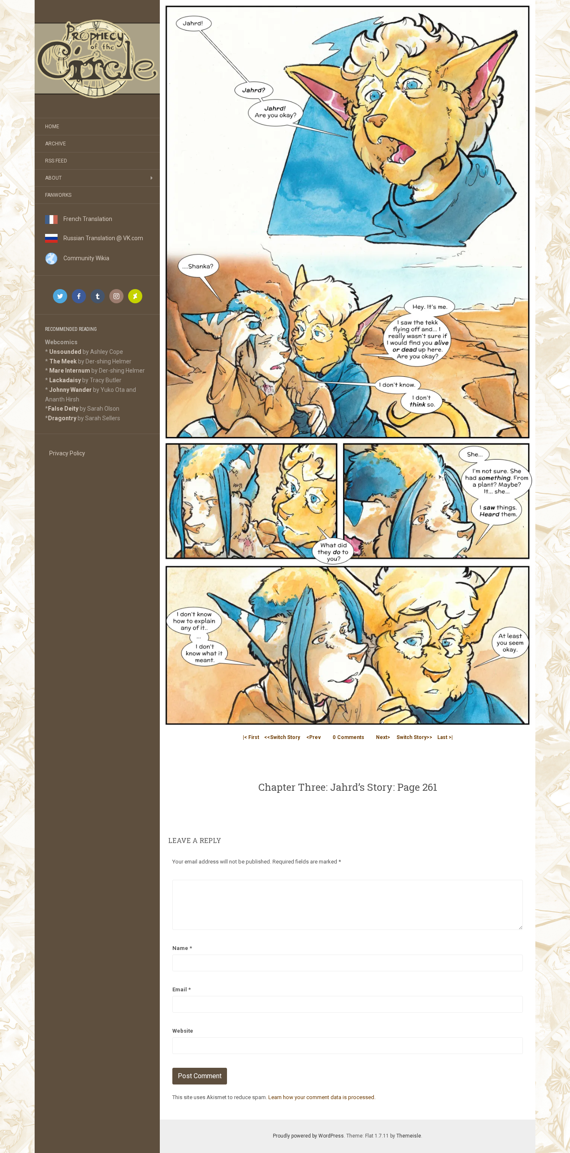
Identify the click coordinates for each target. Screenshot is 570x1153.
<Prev (313, 737)
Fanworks (58, 195)
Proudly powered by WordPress (308, 1136)
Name (182, 948)
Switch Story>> (414, 737)
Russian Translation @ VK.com (100, 238)
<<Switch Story (282, 737)
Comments (348, 737)
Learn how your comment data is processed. (322, 1097)
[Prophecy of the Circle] (97, 59)
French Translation (85, 219)
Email (181, 989)
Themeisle (408, 1136)
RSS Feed (56, 161)
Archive (55, 144)
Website (182, 1031)
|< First (251, 737)
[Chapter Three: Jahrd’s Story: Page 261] (347, 364)
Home (52, 127)
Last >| (445, 737)
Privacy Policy (67, 453)
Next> (383, 737)
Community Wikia (83, 258)
